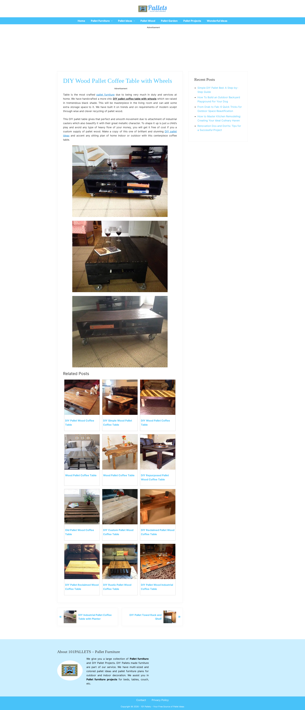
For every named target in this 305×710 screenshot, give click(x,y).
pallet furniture (105, 94)
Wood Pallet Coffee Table (81, 475)
